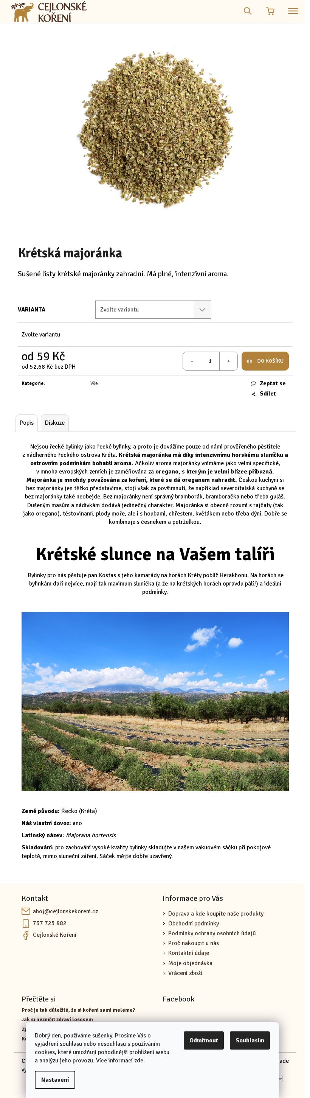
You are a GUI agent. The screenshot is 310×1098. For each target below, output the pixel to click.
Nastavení (55, 1080)
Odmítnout (203, 1040)
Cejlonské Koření (54, 935)
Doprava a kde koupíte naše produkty (216, 913)
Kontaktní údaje (188, 953)
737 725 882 (50, 923)
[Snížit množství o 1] (192, 361)
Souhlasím (250, 1040)
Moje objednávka (190, 963)
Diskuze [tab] (55, 423)
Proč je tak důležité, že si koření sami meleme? (78, 1010)
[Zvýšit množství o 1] (228, 361)
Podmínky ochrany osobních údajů (212, 933)
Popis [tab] (27, 423)
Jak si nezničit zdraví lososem (57, 1019)
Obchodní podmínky (193, 923)
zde (138, 1060)
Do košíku (270, 361)
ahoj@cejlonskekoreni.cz (65, 911)
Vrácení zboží (185, 973)
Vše (94, 383)
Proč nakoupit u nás (193, 943)
